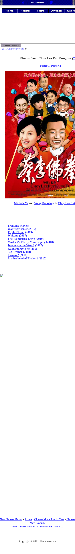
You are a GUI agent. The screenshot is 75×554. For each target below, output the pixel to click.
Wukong (13, 235)
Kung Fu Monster (19, 248)
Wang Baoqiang (44, 203)
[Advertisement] (37, 322)
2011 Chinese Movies (13, 48)
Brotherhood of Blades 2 (23, 258)
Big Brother (15, 251)
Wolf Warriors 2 (18, 228)
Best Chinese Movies (23, 526)
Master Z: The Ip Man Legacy (26, 242)
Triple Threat (16, 232)
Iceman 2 (13, 255)
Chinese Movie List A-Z (50, 526)
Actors (28, 519)
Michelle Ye (21, 203)
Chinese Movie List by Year (49, 519)
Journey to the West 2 (21, 245)
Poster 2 (56, 65)
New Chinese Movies (11, 519)
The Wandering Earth (21, 238)
